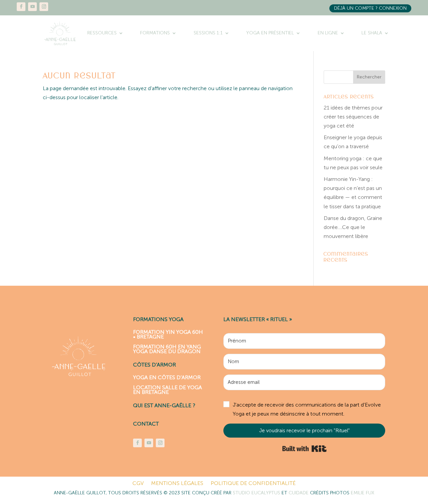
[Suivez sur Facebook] (21, 6)
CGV (138, 483)
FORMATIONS (155, 33)
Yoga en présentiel (270, 33)
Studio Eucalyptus (257, 493)
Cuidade (299, 493)
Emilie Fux (362, 493)
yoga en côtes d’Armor (167, 377)
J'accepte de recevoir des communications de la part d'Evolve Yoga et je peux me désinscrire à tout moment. (307, 409)
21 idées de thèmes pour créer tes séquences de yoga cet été (353, 116)
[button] (304, 409)
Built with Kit (304, 449)
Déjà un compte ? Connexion (370, 8)
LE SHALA (371, 33)
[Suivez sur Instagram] (43, 6)
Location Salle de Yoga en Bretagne (167, 389)
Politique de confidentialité (253, 483)
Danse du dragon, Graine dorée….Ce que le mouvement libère (353, 227)
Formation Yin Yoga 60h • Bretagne (168, 334)
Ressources (102, 33)
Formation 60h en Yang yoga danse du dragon (167, 348)
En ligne (328, 33)
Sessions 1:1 (208, 33)
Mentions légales (177, 483)
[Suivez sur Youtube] (32, 6)
